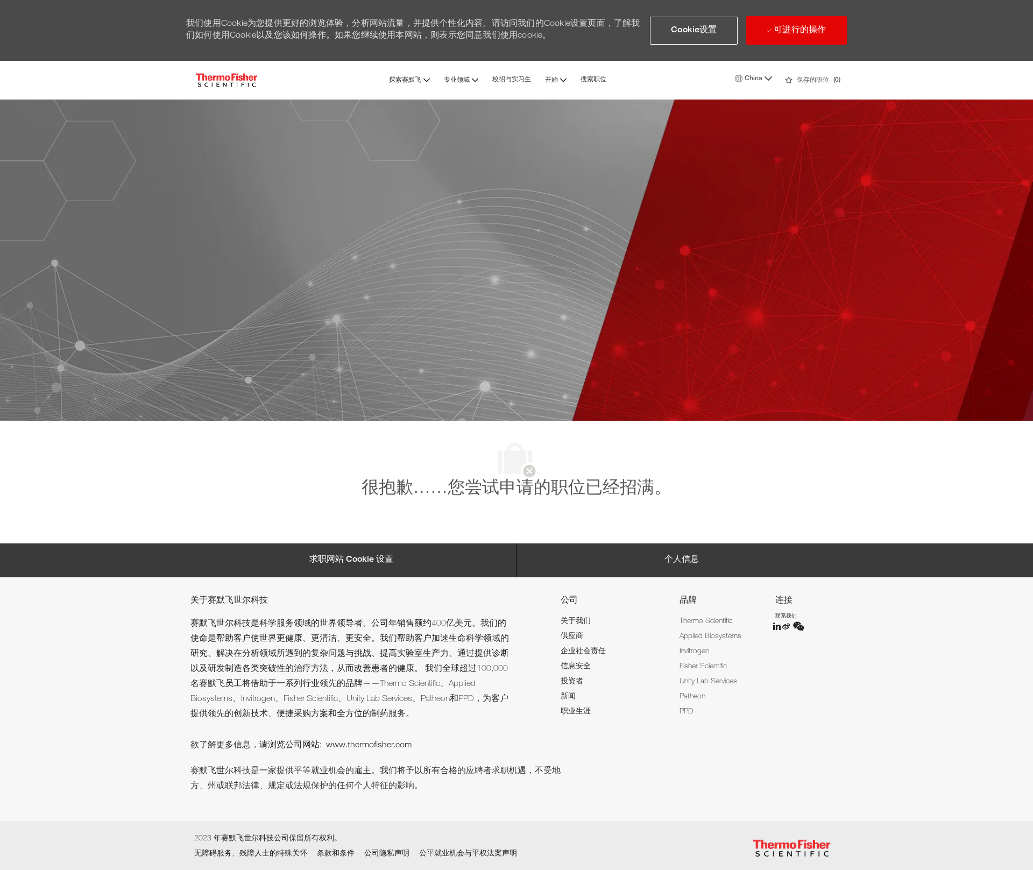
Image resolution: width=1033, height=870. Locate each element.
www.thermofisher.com (369, 745)
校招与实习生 (511, 79)
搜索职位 (593, 79)
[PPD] (777, 626)
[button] (694, 31)
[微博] (787, 626)
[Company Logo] (226, 80)
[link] (576, 621)
